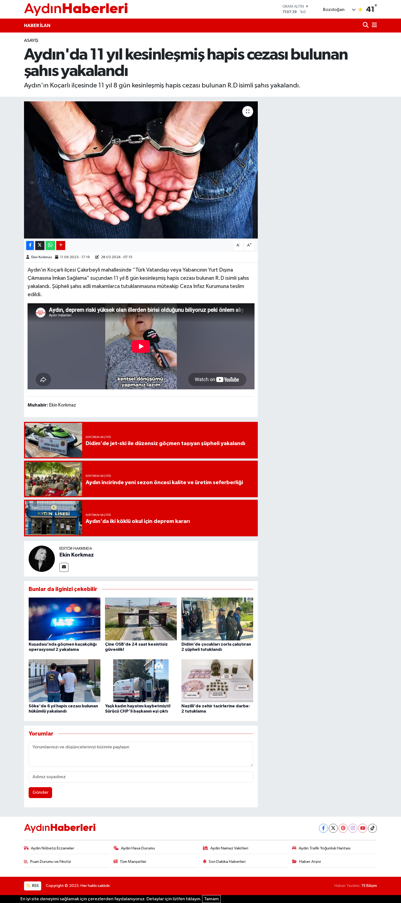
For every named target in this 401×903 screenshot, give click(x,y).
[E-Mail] (63, 567)
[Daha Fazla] (60, 245)
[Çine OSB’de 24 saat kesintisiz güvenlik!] (141, 619)
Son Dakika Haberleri (227, 862)
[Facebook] (323, 828)
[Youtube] (362, 828)
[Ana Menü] (373, 25)
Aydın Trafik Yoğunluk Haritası (325, 848)
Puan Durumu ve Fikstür (50, 862)
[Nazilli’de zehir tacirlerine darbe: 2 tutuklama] (217, 680)
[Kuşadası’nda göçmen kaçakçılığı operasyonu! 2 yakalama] (64, 619)
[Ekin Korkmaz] (42, 558)
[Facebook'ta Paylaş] (30, 245)
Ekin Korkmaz (41, 257)
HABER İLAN (37, 25)
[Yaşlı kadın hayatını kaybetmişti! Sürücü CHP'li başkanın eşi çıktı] (141, 680)
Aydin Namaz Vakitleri (229, 848)
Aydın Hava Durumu (138, 848)
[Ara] (366, 25)
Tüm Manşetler (133, 862)
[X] (333, 828)
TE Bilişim (369, 886)
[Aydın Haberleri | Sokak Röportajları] (76, 9)
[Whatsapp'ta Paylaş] (50, 245)
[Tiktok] (372, 828)
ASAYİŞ (31, 40)
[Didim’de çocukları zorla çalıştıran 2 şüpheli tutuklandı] (217, 619)
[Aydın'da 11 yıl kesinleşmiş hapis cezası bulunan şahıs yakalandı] (141, 170)
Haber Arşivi (310, 862)
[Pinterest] (343, 828)
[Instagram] (352, 828)
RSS (35, 886)
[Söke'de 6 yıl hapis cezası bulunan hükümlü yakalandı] (64, 680)
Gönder (40, 792)
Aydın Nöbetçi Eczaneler (52, 848)
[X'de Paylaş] (39, 245)
